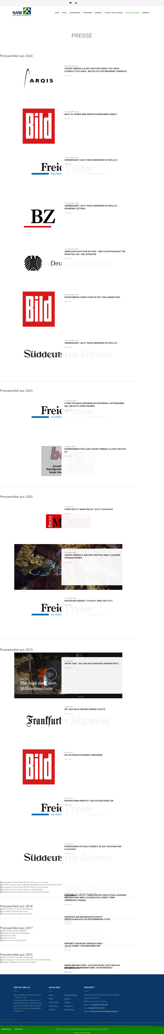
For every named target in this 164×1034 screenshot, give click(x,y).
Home (57, 13)
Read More (67, 75)
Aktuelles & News (132, 13)
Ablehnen (19, 1029)
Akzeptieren (6, 1029)
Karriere (145, 13)
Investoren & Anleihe (114, 13)
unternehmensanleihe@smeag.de (104, 1011)
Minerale (98, 13)
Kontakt (40, 3)
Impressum (49, 3)
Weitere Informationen (82, 1032)
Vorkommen (87, 13)
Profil (64, 13)
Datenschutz (60, 3)
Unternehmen (75, 13)
